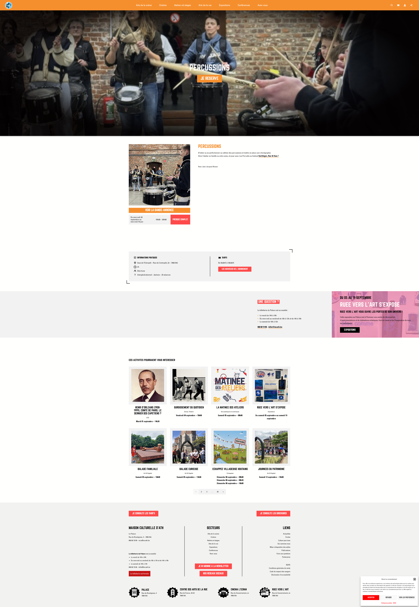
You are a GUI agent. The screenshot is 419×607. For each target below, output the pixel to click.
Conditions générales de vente (279, 568)
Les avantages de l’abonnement (235, 269)
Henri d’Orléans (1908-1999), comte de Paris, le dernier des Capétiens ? (147, 410)
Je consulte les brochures (273, 513)
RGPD (394, 603)
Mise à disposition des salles (280, 547)
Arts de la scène (213, 534)
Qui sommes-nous (284, 544)
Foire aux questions (283, 553)
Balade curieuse (188, 469)
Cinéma (213, 537)
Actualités (286, 534)
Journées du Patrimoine (271, 469)
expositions (349, 330)
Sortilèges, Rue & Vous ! (268, 156)
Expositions (213, 547)
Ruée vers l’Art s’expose (271, 407)
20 (217, 492)
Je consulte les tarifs (143, 513)
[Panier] (398, 5)
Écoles (288, 537)
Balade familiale (148, 469)
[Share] (411, 5)
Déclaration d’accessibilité (280, 575)
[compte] (405, 5)
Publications (286, 550)
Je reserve (209, 79)
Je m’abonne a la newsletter (213, 566)
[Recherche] (391, 5)
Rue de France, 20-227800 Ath (187, 594)
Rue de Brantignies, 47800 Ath (149, 594)
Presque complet (180, 219)
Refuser (389, 597)
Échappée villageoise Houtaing (230, 469)
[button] (415, 579)
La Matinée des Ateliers (230, 407)
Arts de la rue (213, 544)
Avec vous (213, 553)
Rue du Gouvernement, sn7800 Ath (240, 594)
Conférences (213, 550)
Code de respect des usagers (280, 571)
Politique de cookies (386, 603)
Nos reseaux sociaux (213, 573)
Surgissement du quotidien (189, 407)
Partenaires (286, 557)
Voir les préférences (407, 597)
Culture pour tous (284, 540)
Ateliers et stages (213, 540)
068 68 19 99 (133, 540)
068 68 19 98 (262, 327)
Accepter (371, 597)
